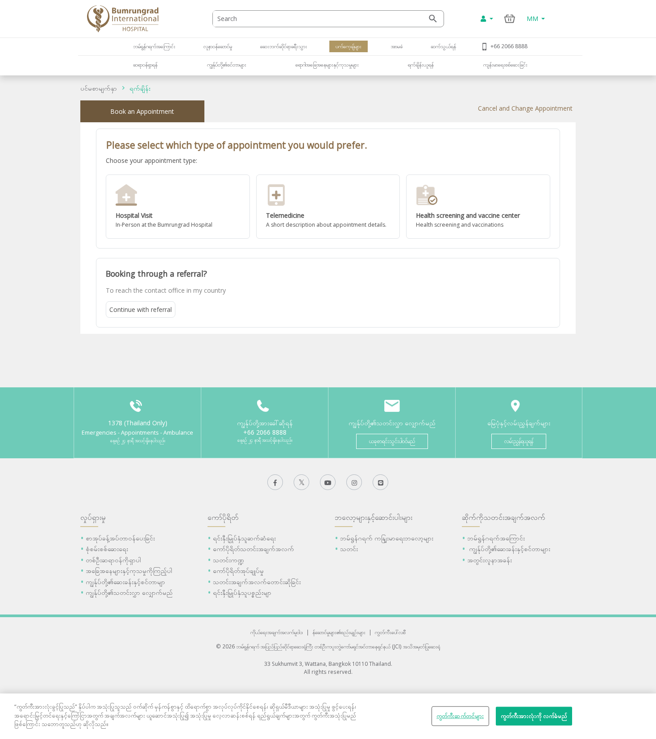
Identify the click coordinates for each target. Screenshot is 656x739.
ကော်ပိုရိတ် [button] (223, 517)
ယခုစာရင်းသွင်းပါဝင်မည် (392, 441)
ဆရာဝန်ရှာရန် (145, 64)
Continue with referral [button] (140, 309)
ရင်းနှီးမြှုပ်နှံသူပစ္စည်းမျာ (242, 592)
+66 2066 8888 (508, 46)
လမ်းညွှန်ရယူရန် (518, 441)
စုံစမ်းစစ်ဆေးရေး (107, 548)
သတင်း (349, 548)
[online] (328, 206)
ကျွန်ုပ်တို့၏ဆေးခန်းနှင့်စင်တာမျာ (125, 581)
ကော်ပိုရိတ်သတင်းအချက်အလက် (253, 548)
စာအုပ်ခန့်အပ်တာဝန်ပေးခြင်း (120, 538)
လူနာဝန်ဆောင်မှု (217, 46)
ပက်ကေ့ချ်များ (348, 46)
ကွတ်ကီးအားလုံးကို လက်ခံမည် (534, 716)
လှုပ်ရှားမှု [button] (93, 517)
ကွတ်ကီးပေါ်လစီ (390, 631)
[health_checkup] (478, 206)
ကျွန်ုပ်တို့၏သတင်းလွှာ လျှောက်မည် (129, 592)
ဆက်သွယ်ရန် (443, 46)
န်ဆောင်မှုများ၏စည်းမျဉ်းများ (338, 631)
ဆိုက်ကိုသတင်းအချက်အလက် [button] (503, 517)
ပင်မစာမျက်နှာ (98, 88)
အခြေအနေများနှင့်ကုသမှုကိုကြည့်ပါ (129, 570)
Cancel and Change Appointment (525, 108)
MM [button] (533, 18)
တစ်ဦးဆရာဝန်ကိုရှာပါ (113, 560)
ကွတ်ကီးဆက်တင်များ (460, 716)
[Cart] (509, 18)
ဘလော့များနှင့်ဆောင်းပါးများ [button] (373, 517)
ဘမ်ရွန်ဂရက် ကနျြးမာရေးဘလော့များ (386, 538)
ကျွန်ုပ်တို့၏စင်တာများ (226, 64)
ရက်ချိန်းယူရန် (421, 64)
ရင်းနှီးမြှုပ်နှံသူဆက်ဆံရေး (244, 538)
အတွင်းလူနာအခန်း (489, 560)
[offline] (178, 206)
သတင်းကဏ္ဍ (228, 560)
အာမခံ (396, 46)
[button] (178, 206)
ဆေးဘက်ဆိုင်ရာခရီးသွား (283, 46)
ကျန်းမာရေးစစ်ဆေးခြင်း (505, 64)
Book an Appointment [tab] (142, 111)
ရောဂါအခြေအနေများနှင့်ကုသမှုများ (327, 64)
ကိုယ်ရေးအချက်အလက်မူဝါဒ (276, 631)
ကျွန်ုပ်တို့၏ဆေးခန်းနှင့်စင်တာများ (508, 548)
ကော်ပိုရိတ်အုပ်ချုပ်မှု (238, 570)
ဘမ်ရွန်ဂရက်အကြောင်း (154, 46)
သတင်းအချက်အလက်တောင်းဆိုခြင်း (257, 581)
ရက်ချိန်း (139, 88)
